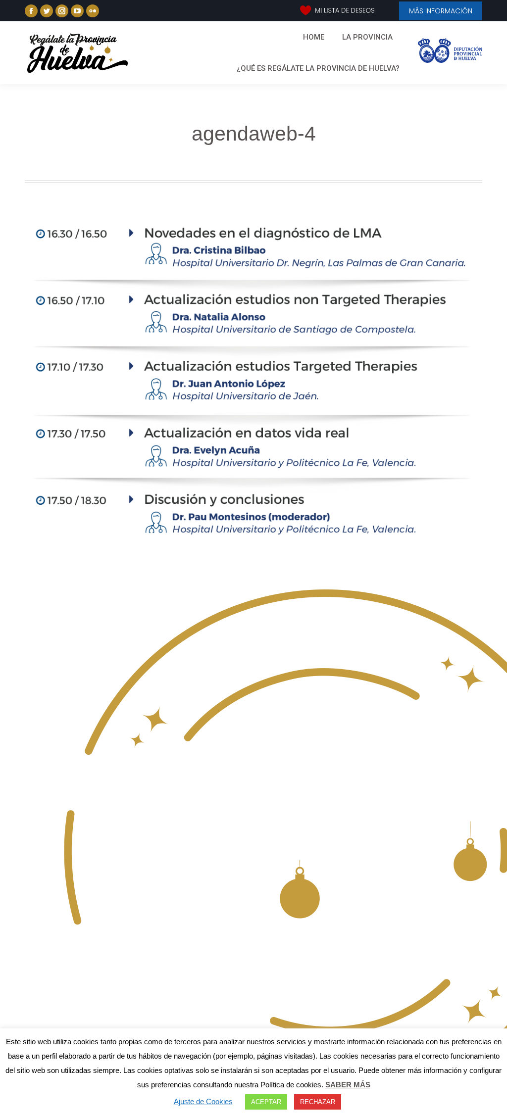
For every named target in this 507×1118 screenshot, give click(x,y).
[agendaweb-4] (253, 379)
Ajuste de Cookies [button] (203, 1101)
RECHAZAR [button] (317, 1102)
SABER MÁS (347, 1084)
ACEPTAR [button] (266, 1102)
